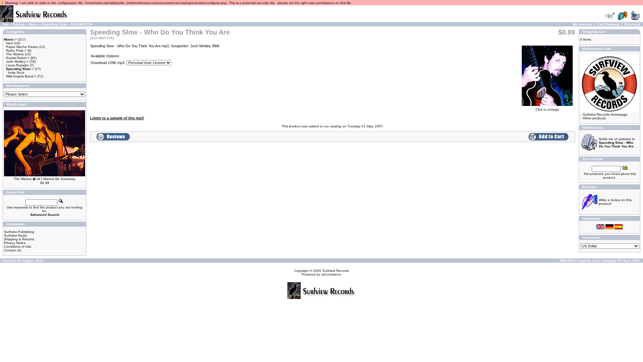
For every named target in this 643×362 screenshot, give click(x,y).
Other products (594, 118)
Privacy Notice (15, 243)
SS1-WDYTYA (81, 24)
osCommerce (331, 274)
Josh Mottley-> (17, 61)
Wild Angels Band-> (21, 76)
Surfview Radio (15, 235)
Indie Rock (16, 72)
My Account (582, 24)
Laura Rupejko (17, 65)
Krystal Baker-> (17, 58)
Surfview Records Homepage (605, 114)
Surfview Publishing (19, 232)
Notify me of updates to (617, 142)
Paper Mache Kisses (22, 47)
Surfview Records (335, 271)
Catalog (18, 24)
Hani (9, 43)
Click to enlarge (547, 109)
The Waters (15, 54)
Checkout (632, 24)
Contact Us (12, 250)
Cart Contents (608, 24)
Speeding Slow (54, 24)
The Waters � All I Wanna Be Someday (44, 179)
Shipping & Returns (19, 239)
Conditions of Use (17, 246)
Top (5, 24)
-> (10, 39)
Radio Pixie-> (16, 50)
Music (33, 24)
